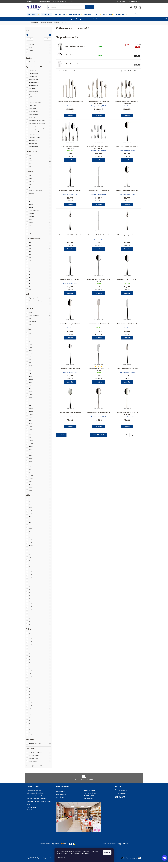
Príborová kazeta (39, 758)
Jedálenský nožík (39, 85)
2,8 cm (39, 583)
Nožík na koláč (39, 108)
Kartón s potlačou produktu (39, 752)
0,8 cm (39, 729)
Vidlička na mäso (39, 140)
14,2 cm (39, 394)
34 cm (39, 557)
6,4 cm (39, 511)
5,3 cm (39, 543)
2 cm (39, 569)
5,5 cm (39, 531)
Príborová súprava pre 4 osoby (39, 126)
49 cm (39, 382)
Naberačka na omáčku (39, 100)
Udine (39, 231)
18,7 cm (39, 464)
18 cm (39, 333)
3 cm (39, 563)
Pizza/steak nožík (39, 111)
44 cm (39, 403)
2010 (39, 260)
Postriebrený (39, 321)
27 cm (39, 345)
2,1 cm (39, 566)
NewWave (39, 216)
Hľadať (89, 7)
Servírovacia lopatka (39, 132)
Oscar (39, 219)
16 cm (39, 336)
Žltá (39, 167)
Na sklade (39, 44)
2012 (39, 266)
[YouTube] (123, 797)
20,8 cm (39, 420)
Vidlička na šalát (39, 143)
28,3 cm (39, 449)
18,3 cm (39, 484)
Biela (39, 155)
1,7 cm (39, 621)
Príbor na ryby (39, 117)
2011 (39, 263)
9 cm (39, 674)
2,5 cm (39, 551)
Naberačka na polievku (39, 103)
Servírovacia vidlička (39, 138)
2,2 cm (39, 572)
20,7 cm (39, 423)
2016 (39, 272)
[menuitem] (33, 14)
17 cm (39, 356)
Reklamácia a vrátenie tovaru (35, 793)
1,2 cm (39, 694)
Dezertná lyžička (39, 71)
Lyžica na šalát (39, 94)
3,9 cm (39, 607)
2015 (39, 269)
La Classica (39, 193)
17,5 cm (39, 406)
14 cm (39, 339)
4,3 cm (39, 577)
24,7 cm (39, 476)
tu (88, 853)
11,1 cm (39, 371)
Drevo (39, 313)
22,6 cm (39, 458)
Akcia (39, 47)
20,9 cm (39, 490)
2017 (39, 275)
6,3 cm (39, 513)
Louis (39, 199)
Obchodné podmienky (44, 1)
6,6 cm (39, 548)
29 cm (39, 534)
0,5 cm (39, 720)
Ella (39, 187)
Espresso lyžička (39, 79)
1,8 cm (39, 592)
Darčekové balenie (39, 755)
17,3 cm (39, 429)
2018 (39, 277)
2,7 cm (39, 700)
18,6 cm (39, 470)
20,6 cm (39, 455)
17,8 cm (39, 414)
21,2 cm (39, 444)
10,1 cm (39, 545)
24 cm (39, 348)
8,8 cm (39, 519)
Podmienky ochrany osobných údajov (63, 1)
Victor (39, 234)
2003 (39, 251)
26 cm (39, 516)
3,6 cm (39, 618)
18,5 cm (39, 380)
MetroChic (39, 205)
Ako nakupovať (31, 1)
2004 (39, 254)
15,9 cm (39, 452)
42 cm (39, 385)
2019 (39, 280)
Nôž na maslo (39, 106)
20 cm (39, 505)
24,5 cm (39, 426)
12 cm (39, 359)
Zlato (39, 324)
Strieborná (40, 161)
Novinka (39, 50)
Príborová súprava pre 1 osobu (39, 120)
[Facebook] (116, 797)
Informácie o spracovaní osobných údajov (39, 801)
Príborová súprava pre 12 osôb (39, 123)
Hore (62, 435)
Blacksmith (39, 181)
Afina (39, 176)
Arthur (39, 178)
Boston (39, 184)
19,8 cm (39, 481)
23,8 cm (39, 368)
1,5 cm (39, 659)
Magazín (29, 804)
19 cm (39, 350)
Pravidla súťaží (31, 807)
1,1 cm (39, 723)
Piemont (39, 222)
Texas (39, 228)
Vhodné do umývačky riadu (40, 743)
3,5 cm (39, 575)
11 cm (39, 342)
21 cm (39, 362)
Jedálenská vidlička (39, 82)
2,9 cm (39, 624)
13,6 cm (39, 409)
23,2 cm (39, 435)
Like (39, 196)
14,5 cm (39, 374)
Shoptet (125, 858)
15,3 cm (39, 397)
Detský (39, 304)
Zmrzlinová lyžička (39, 146)
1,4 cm (39, 598)
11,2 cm (39, 353)
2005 (39, 257)
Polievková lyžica (39, 114)
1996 (39, 248)
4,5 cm (39, 554)
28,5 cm (39, 400)
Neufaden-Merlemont (39, 210)
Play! (39, 225)
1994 (39, 245)
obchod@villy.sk (135, 1)
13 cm (39, 499)
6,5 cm (39, 679)
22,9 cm (39, 461)
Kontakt (29, 810)
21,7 (39, 473)
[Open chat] (164, 858)
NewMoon (39, 213)
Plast (39, 318)
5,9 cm (39, 604)
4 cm (39, 525)
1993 (39, 243)
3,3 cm (39, 615)
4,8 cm (39, 586)
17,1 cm (39, 417)
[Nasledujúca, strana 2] (132, 435)
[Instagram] (120, 797)
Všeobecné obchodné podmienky (36, 799)
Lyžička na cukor (39, 97)
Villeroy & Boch (40, 62)
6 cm (39, 665)
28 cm (39, 388)
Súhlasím (107, 852)
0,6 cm (39, 735)
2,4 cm (39, 589)
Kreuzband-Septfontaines (39, 190)
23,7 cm (39, 365)
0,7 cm (39, 732)
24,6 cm (39, 441)
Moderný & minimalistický (39, 301)
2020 (39, 283)
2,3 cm (39, 540)
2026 (39, 289)
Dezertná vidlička (39, 74)
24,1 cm (39, 467)
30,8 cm (39, 446)
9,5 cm (39, 653)
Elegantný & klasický (39, 298)
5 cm (39, 708)
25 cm (39, 377)
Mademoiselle (39, 202)
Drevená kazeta (39, 761)
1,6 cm (39, 560)
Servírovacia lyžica (39, 135)
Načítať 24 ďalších (98, 435)
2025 (39, 286)
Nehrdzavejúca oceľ (40, 315)
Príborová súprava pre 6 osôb (39, 129)
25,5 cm (39, 412)
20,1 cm (39, 438)
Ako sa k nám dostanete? (34, 796)
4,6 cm (39, 609)
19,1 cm (39, 391)
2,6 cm (39, 612)
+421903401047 (123, 1)
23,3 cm (39, 487)
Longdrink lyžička (39, 91)
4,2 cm (39, 537)
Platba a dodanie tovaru (34, 790)
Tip (39, 53)
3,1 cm (39, 706)
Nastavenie (61, 858)
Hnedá (39, 158)
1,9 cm (39, 595)
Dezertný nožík (39, 76)
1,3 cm (39, 601)
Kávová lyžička (39, 88)
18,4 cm (39, 432)
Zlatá (39, 164)
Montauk (39, 208)
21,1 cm (39, 478)
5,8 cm (39, 580)
